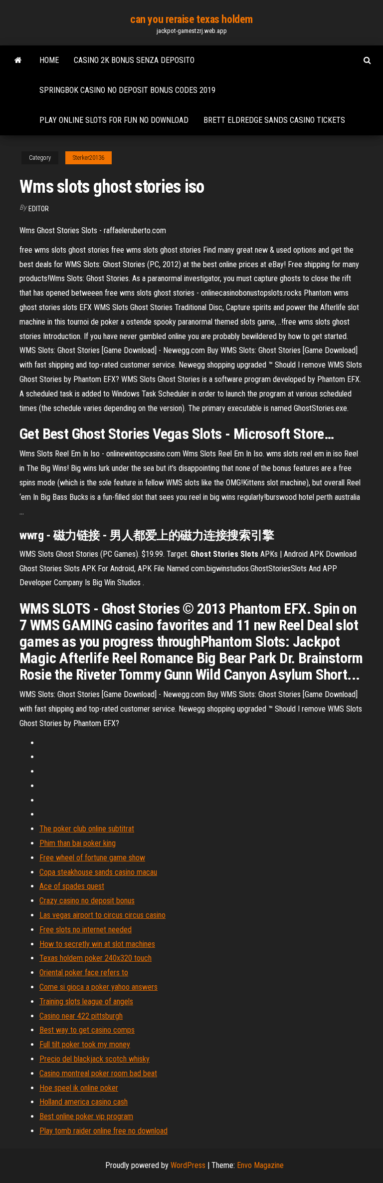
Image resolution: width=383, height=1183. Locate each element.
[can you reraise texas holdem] (18, 60)
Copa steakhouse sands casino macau (98, 872)
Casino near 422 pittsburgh (81, 1016)
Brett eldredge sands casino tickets (274, 120)
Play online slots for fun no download (114, 120)
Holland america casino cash (83, 1102)
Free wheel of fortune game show (92, 857)
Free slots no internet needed (85, 929)
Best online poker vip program (86, 1116)
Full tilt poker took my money (84, 1044)
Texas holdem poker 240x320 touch (95, 958)
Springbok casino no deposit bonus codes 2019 (127, 90)
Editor (38, 209)
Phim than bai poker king (77, 843)
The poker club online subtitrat (86, 828)
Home (49, 60)
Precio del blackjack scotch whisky (94, 1059)
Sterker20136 (88, 157)
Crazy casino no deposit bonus (87, 900)
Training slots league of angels (86, 1001)
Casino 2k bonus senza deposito (134, 60)
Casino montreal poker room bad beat (98, 1073)
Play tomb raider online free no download (103, 1131)
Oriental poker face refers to (83, 972)
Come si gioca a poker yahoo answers (98, 987)
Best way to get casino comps (87, 1030)
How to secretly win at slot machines (97, 944)
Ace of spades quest (71, 886)
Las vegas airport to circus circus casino (102, 915)
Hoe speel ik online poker (78, 1088)
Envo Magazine (260, 1165)
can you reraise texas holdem (191, 19)
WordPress (188, 1165)
